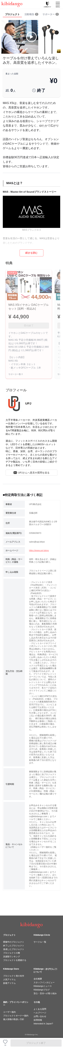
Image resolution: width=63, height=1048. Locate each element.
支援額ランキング (11, 956)
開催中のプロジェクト (13, 942)
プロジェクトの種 (11, 953)
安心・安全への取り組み (45, 993)
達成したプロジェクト (13, 949)
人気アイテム (9, 979)
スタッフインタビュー (44, 982)
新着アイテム (9, 983)
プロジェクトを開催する (14, 960)
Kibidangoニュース (43, 986)
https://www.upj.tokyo (39, 550)
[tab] (31, 14)
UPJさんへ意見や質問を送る (34, 472)
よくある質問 (40, 1009)
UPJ (28, 403)
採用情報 (38, 1020)
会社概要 (38, 979)
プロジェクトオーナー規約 (15, 1015)
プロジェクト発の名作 (13, 976)
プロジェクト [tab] (12, 14)
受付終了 (29, 325)
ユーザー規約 (9, 1012)
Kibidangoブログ (42, 990)
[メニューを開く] (58, 4)
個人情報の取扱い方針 (13, 1019)
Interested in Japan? (43, 1023)
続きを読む (31, 252)
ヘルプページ (40, 1012)
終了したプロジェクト (13, 945)
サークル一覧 (40, 942)
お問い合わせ (40, 1016)
